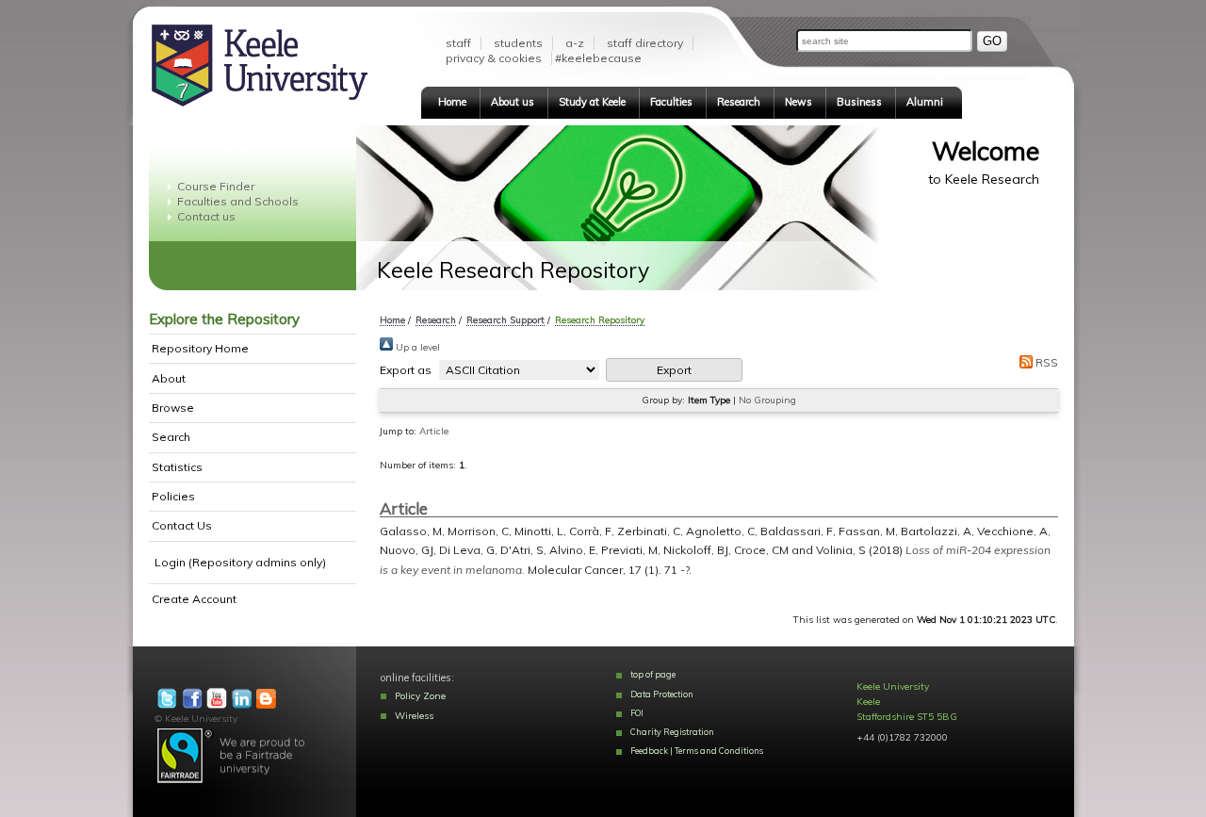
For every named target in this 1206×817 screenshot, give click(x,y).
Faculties (671, 101)
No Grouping (767, 400)
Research (738, 101)
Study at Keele (592, 101)
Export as (406, 370)
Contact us (206, 216)
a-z (574, 43)
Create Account (194, 599)
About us (512, 101)
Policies (173, 496)
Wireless (414, 716)
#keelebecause (598, 58)
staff (458, 43)
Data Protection (661, 694)
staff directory (645, 43)
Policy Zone (420, 696)
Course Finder (215, 186)
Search (171, 437)
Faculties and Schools (238, 201)
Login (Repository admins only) (240, 562)
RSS (1045, 362)
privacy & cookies (494, 58)
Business (859, 101)
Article (433, 431)
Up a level (416, 347)
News (798, 101)
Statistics (177, 467)
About (169, 378)
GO (992, 41)
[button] (674, 370)
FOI (637, 713)
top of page (653, 674)
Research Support (505, 319)
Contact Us (182, 525)
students (518, 43)
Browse (173, 407)
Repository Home (200, 348)
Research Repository (599, 319)
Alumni (924, 101)
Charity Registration (672, 732)
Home (452, 101)
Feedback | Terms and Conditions (696, 750)
